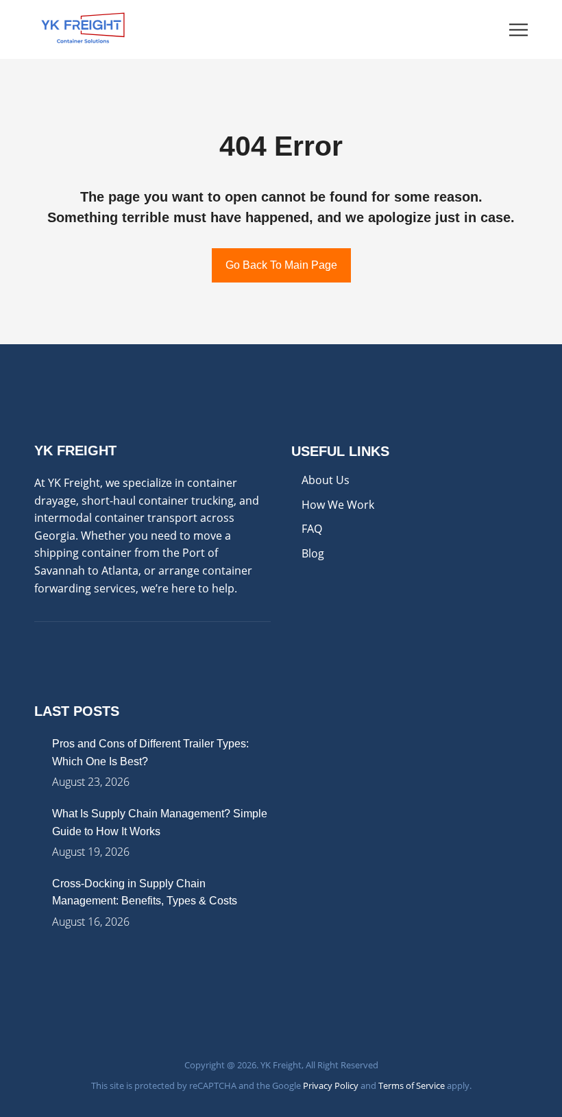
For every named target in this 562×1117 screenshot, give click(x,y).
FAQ (312, 528)
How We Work (338, 504)
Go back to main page (281, 265)
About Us (326, 480)
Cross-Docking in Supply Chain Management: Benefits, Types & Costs (144, 892)
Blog (313, 553)
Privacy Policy (330, 1085)
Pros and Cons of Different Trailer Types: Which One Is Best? (150, 752)
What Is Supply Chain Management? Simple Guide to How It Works (159, 822)
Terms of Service (411, 1085)
